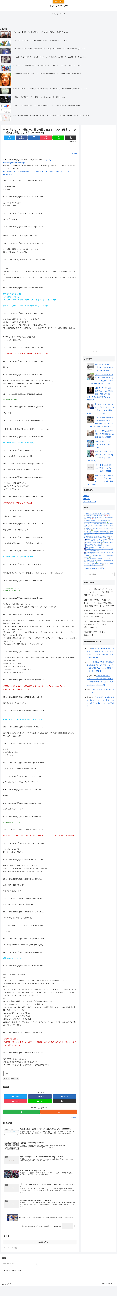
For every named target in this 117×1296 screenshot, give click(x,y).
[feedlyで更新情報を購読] (21, 1112)
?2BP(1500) (46, 160)
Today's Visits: (11, 1270)
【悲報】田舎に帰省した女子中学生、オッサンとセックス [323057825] (104, 468)
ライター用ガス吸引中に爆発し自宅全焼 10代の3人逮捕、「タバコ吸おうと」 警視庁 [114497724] (99, 624)
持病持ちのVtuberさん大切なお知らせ (95, 515)
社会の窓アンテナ (89, 502)
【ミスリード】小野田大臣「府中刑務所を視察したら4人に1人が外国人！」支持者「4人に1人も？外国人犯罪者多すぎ (98, 525)
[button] (112, 574)
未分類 (6, 1086)
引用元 (74, 154)
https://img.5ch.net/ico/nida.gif (14, 163)
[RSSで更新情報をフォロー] (58, 1112)
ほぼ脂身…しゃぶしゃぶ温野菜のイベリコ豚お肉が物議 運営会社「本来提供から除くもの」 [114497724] (98, 613)
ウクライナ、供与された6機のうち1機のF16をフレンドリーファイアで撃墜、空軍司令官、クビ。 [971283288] (98, 592)
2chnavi (86, 496)
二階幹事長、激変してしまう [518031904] (94, 633)
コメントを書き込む (40, 1242)
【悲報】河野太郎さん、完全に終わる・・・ (97, 558)
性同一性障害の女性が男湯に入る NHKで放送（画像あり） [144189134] (104, 434)
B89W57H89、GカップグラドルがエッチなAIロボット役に (104, 444)
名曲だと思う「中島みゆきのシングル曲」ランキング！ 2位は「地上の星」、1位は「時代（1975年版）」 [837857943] (99, 603)
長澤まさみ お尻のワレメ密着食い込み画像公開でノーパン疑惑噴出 (104, 367)
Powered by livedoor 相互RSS (95, 568)
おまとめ (86, 499)
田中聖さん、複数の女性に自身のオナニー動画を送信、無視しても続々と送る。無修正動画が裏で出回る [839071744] (100, 394)
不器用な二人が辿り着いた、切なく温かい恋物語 (98, 514)
